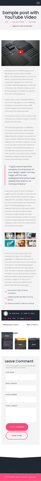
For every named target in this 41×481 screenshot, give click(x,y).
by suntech (14, 313)
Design (28, 318)
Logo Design (32, 22)
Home (6, 22)
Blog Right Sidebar (18, 22)
